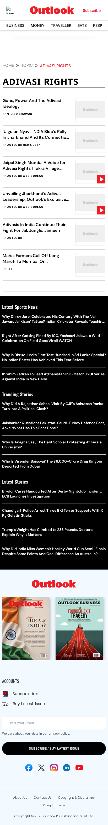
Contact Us (43, 797)
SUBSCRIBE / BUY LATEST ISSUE (54, 748)
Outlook (14, 238)
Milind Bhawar (19, 114)
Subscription (25, 694)
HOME (8, 65)
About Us (20, 797)
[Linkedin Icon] (66, 767)
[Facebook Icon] (29, 767)
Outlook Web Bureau (25, 176)
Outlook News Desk (23, 145)
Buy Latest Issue (29, 704)
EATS (82, 25)
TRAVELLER (61, 25)
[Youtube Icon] (79, 767)
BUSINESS (15, 25)
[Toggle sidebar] (13, 10)
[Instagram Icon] (54, 767)
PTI (9, 269)
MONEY (38, 25)
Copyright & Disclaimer (76, 797)
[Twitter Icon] (41, 767)
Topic (27, 65)
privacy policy (58, 733)
